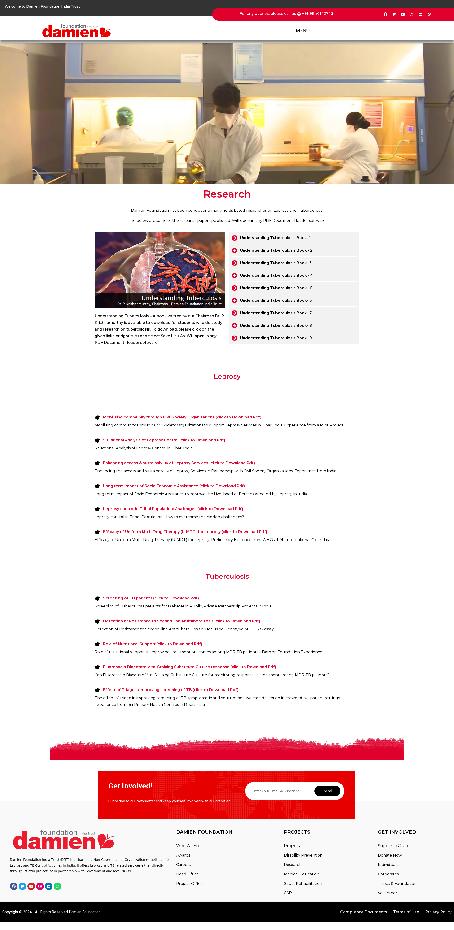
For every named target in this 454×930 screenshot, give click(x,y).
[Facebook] (385, 14)
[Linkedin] (420, 14)
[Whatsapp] (429, 14)
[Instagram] (411, 14)
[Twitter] (394, 14)
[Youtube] (403, 14)
